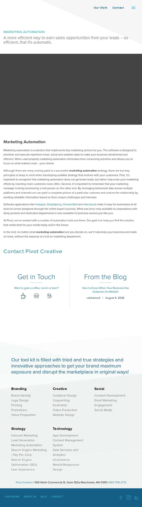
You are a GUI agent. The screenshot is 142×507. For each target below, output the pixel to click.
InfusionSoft (70, 204)
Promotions (19, 410)
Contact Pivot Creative (32, 251)
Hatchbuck (89, 204)
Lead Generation (23, 440)
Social (99, 388)
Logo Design (20, 400)
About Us (30, 497)
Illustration (60, 405)
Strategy (18, 428)
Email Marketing (105, 400)
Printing (16, 405)
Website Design (64, 415)
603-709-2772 (117, 482)
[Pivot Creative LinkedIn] (136, 498)
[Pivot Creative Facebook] (121, 498)
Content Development (109, 395)
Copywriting (61, 400)
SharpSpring (54, 204)
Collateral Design (65, 395)
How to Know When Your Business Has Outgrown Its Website (105, 289)
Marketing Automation (26, 445)
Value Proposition (23, 415)
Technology (62, 428)
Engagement (103, 405)
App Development (65, 435)
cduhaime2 (93, 298)
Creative (60, 388)
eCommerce (61, 460)
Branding (18, 388)
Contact (118, 7)
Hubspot (40, 204)
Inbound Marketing (24, 435)
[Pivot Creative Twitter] (128, 498)
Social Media (103, 410)
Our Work (101, 7)
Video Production (65, 410)
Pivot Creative (24, 482)
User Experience (23, 469)
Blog (44, 497)
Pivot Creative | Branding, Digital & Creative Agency (16, 8)
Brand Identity (21, 395)
